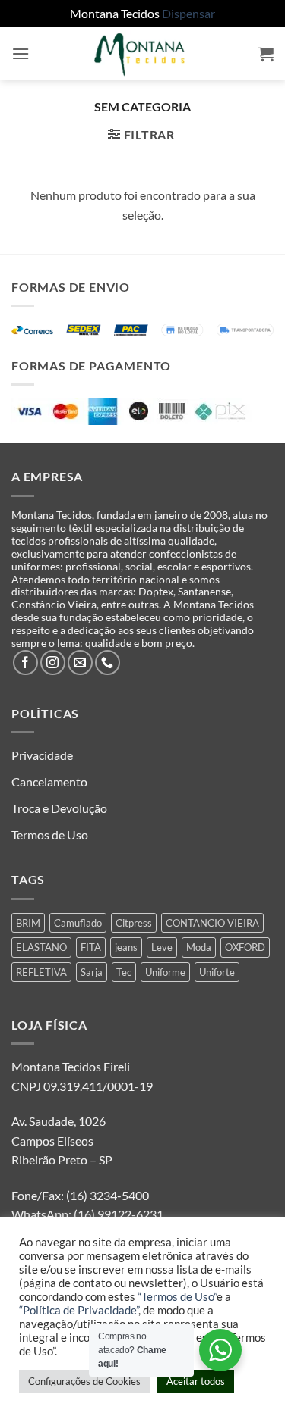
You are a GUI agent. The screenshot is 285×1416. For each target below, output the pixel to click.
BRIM (28, 923)
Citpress (134, 923)
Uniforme (165, 972)
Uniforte (217, 972)
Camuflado (78, 923)
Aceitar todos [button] (195, 1381)
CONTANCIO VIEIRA (212, 923)
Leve (162, 947)
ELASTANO (41, 947)
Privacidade (42, 755)
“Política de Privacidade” (78, 1310)
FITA (91, 947)
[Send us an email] (80, 662)
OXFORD (245, 947)
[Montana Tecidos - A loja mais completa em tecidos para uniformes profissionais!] (143, 53)
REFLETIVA (41, 972)
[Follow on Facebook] (25, 662)
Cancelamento (49, 781)
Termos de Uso (49, 834)
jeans (126, 947)
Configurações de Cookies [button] (84, 1381)
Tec (123, 972)
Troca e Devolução (59, 808)
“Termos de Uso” (177, 1296)
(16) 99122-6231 (117, 1214)
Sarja (92, 972)
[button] (20, 53)
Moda (198, 947)
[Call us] (107, 662)
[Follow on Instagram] (52, 662)
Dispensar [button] (188, 13)
